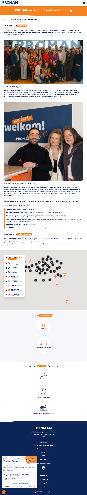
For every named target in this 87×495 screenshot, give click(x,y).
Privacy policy (43, 479)
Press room (43, 459)
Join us (43, 452)
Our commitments (43, 449)
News (43, 456)
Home (5, 19)
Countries (11, 19)
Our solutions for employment (43, 445)
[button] (30, 260)
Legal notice (43, 475)
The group (43, 442)
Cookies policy (43, 483)
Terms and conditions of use (43, 487)
